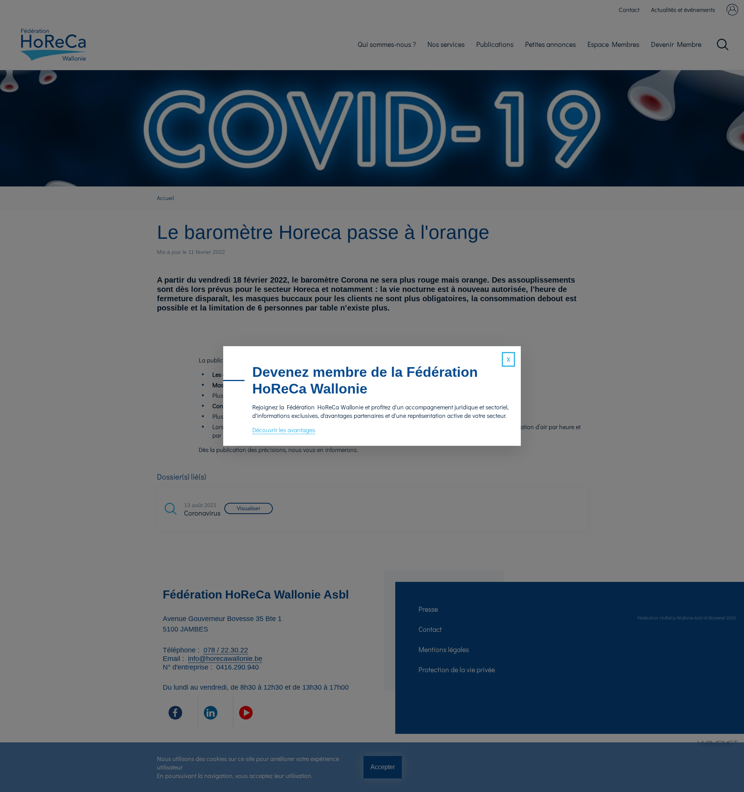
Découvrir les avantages (283, 430)
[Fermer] (508, 359)
